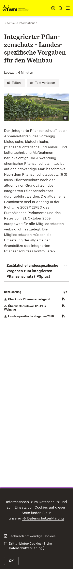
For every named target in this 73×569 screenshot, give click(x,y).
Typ (64, 292)
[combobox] (53, 8)
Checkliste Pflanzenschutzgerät (29, 299)
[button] (14, 83)
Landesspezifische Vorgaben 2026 (31, 316)
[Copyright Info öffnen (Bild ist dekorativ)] (65, 118)
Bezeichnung (12, 292)
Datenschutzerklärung (45, 518)
